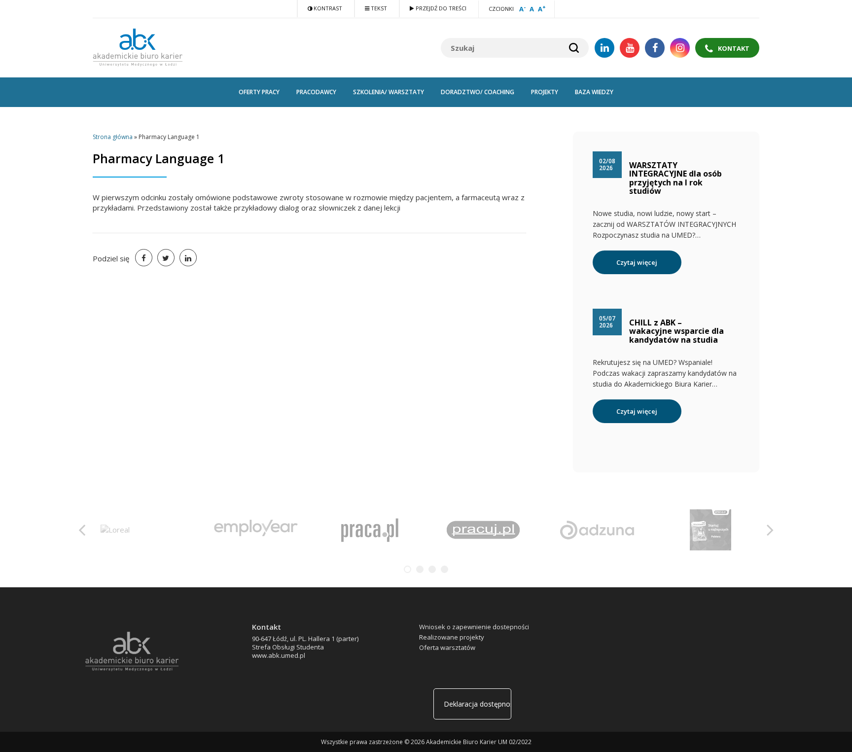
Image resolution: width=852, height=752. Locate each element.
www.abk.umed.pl (278, 655)
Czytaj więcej (636, 262)
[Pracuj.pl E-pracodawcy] (710, 529)
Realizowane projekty (451, 637)
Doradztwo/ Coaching (477, 92)
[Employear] (256, 529)
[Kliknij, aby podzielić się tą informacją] (166, 257)
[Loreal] (115, 529)
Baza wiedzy (594, 92)
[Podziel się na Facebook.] (143, 257)
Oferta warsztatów (447, 647)
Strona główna (113, 137)
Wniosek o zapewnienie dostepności (474, 626)
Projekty (544, 92)
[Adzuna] (596, 529)
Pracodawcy (316, 92)
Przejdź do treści (440, 8)
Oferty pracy (259, 92)
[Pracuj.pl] (483, 529)
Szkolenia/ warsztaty (388, 92)
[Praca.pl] (369, 529)
